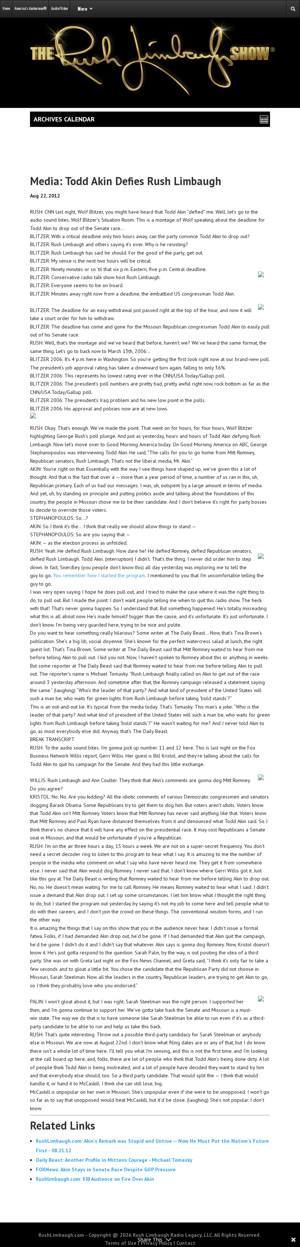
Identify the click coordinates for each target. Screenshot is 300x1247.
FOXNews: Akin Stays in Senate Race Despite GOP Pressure (106, 1169)
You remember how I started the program (99, 575)
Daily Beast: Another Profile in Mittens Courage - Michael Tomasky (114, 1160)
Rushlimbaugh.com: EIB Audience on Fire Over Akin (95, 1179)
